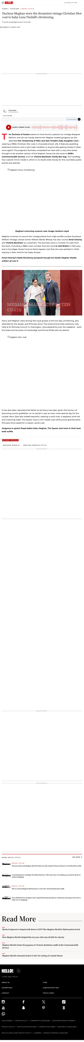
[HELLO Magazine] (9, 3)
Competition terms (47, 1027)
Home (5, 9)
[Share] (79, 120)
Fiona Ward (12, 110)
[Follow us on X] (52, 1002)
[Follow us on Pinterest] (52, 1007)
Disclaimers (7, 1020)
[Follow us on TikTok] (72, 1002)
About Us (6, 982)
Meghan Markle (11, 445)
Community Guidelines (40, 1020)
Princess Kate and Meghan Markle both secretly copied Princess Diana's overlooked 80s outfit (46, 866)
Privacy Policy (8, 1027)
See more (76, 857)
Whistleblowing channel (63, 1020)
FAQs (45, 982)
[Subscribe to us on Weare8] (72, 1007)
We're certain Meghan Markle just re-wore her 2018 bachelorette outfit (38, 889)
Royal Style (28, 9)
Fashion (14, 9)
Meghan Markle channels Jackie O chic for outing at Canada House (32, 955)
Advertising (7, 988)
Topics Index (48, 993)
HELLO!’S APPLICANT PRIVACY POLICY (17, 1033)
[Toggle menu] (3, 3)
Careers (37, 1033)
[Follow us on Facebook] (32, 1002)
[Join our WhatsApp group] (12, 1013)
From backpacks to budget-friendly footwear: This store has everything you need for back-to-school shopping (46, 876)
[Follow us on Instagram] (12, 1002)
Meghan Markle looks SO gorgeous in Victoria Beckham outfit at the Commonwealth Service (40, 946)
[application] (42, 292)
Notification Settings (26, 1027)
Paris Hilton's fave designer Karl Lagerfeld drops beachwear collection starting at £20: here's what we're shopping (46, 899)
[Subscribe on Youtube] (12, 1007)
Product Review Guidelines (56, 1033)
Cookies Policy (21, 1020)
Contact (5, 993)
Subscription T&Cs (51, 988)
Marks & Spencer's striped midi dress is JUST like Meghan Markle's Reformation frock (41, 929)
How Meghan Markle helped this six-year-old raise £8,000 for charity (33, 937)
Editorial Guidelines (67, 1027)
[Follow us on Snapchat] (32, 1007)
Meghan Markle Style (34, 445)
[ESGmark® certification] (17, 971)
